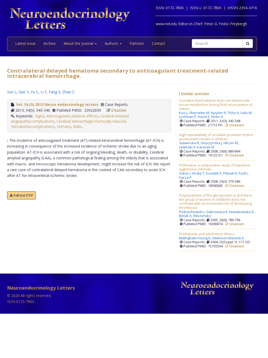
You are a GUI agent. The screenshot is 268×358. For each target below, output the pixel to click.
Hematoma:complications (33, 126)
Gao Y (24, 91)
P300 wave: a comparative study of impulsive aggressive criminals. (214, 167)
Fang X (54, 91)
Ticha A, (233, 113)
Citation (118, 110)
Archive (49, 43)
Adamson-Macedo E (228, 238)
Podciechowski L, (192, 212)
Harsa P (185, 178)
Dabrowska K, (217, 212)
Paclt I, (243, 173)
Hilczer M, (231, 143)
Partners (137, 43)
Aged (39, 115)
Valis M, (246, 113)
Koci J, (184, 113)
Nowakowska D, (242, 212)
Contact (158, 43)
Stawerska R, (189, 143)
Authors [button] (112, 43)
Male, (77, 126)
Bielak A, (186, 216)
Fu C (34, 91)
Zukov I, (185, 173)
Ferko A (217, 117)
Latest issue (25, 43)
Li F (44, 91)
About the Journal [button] (79, 43)
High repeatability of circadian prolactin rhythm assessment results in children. (216, 137)
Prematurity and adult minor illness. (207, 234)
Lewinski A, (188, 147)
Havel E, (204, 117)
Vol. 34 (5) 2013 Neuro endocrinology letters (57, 104)
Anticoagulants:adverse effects (72, 115)
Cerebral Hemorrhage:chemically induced (91, 121)
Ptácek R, (230, 173)
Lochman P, (188, 117)
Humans (64, 126)
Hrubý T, (199, 173)
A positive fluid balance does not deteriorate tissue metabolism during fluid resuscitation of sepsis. (216, 105)
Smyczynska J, (212, 143)
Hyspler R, (219, 113)
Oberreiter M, (200, 113)
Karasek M (205, 147)
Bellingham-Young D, (195, 238)
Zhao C (68, 91)
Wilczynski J (202, 216)
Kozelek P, (214, 173)
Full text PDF (23, 195)
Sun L (11, 91)
